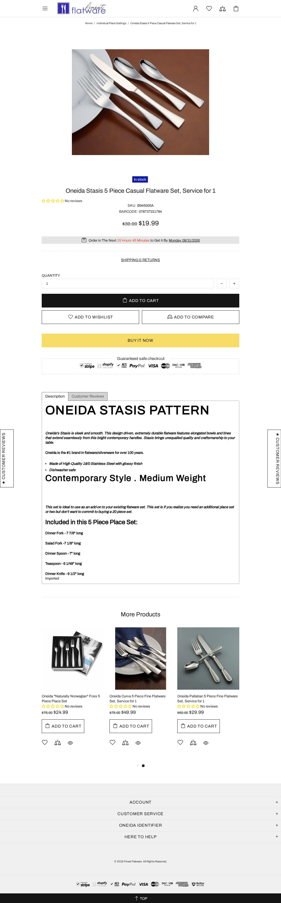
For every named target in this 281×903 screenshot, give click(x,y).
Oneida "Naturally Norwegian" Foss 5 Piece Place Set (71, 698)
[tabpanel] (141, 694)
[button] (53, 201)
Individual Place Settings (111, 23)
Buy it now (140, 340)
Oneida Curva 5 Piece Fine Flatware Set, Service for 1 (137, 698)
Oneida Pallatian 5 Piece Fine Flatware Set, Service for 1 (207, 698)
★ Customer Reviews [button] (277, 458)
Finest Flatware (81, 8)
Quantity (51, 276)
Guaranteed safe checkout (140, 358)
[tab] (55, 396)
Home (88, 23)
